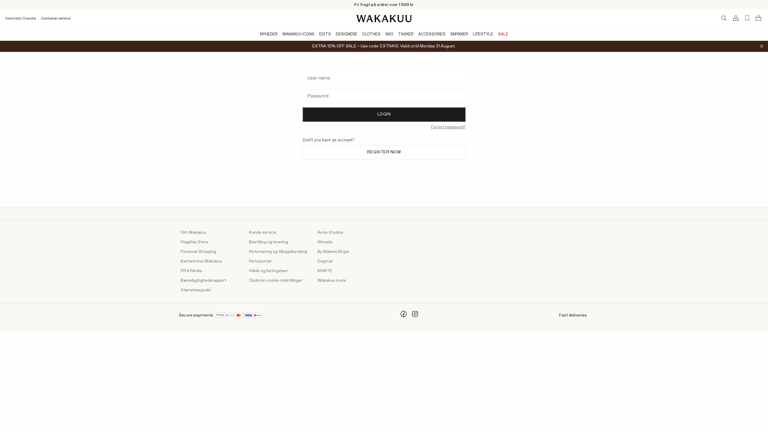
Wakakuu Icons (298, 34)
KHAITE (324, 271)
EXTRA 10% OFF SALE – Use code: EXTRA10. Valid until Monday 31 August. (384, 46)
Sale (503, 34)
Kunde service (262, 232)
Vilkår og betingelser (268, 271)
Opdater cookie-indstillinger (275, 280)
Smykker (459, 34)
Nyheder (269, 34)
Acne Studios (330, 232)
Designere (346, 34)
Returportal (260, 261)
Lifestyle (483, 34)
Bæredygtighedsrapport (203, 280)
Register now (384, 152)
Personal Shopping (198, 251)
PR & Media (191, 271)
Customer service (55, 18)
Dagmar (325, 261)
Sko (389, 34)
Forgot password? (448, 127)
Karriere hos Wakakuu (201, 261)
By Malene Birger (333, 251)
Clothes (371, 34)
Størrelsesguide (196, 290)
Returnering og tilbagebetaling (278, 251)
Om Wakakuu (193, 232)
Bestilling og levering (268, 242)
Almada (324, 242)
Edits (325, 34)
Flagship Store (194, 242)
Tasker (405, 34)
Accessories (432, 34)
